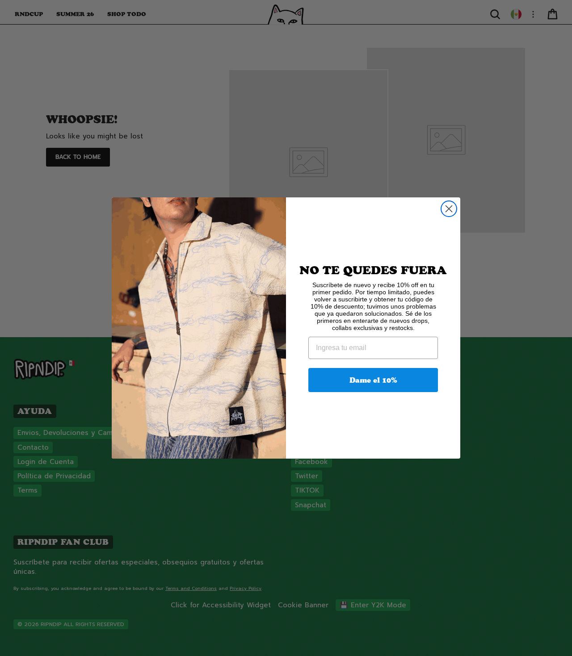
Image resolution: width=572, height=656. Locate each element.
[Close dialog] (449, 209)
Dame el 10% (373, 380)
